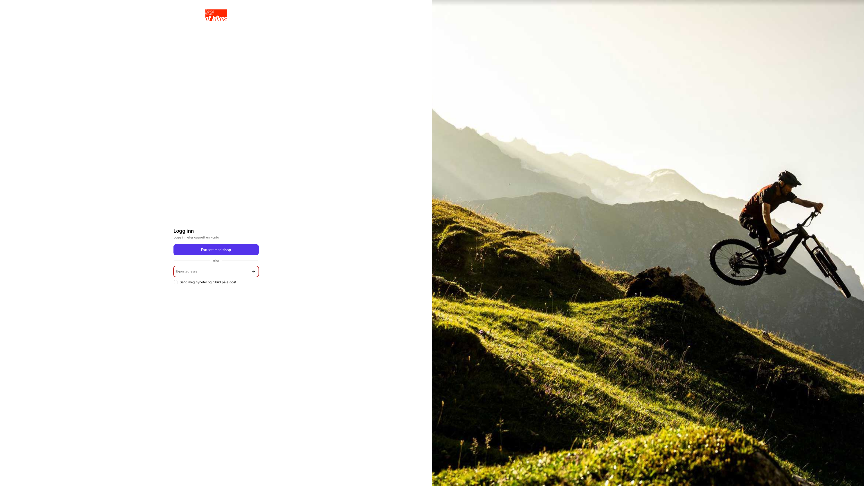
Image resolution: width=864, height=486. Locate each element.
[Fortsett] (253, 271)
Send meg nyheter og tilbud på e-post (208, 282)
